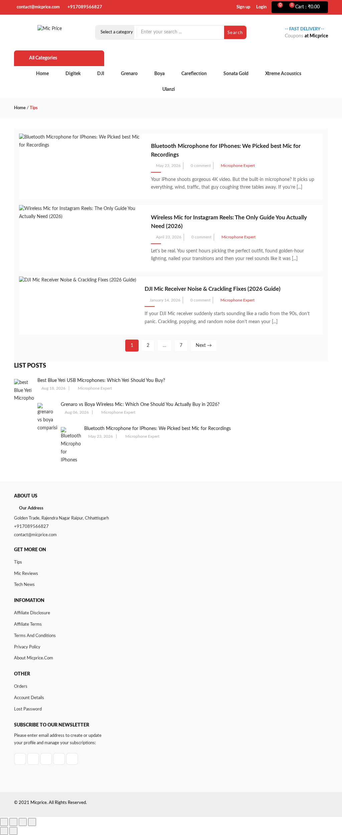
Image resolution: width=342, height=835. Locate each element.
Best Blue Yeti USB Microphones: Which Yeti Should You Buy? (101, 380)
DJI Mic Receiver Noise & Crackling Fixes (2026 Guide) (213, 289)
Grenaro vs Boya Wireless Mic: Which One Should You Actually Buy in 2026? (140, 404)
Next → (204, 345)
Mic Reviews (26, 574)
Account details (29, 698)
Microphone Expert (238, 166)
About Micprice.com (33, 658)
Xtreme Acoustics (283, 73)
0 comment (201, 166)
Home (42, 73)
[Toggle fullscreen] (13, 822)
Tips (18, 562)
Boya (159, 73)
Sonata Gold (235, 73)
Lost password (28, 709)
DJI (100, 73)
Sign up (243, 7)
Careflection (194, 73)
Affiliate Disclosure (32, 613)
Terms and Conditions (35, 636)
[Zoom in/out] (4, 822)
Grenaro (129, 73)
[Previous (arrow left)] (4, 831)
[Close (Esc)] (32, 822)
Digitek (72, 73)
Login (261, 7)
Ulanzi (168, 89)
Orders (20, 686)
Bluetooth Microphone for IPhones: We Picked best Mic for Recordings (157, 428)
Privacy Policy (27, 647)
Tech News (24, 585)
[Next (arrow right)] (13, 831)
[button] (308, 7)
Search (235, 33)
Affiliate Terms (28, 624)
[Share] (23, 822)
